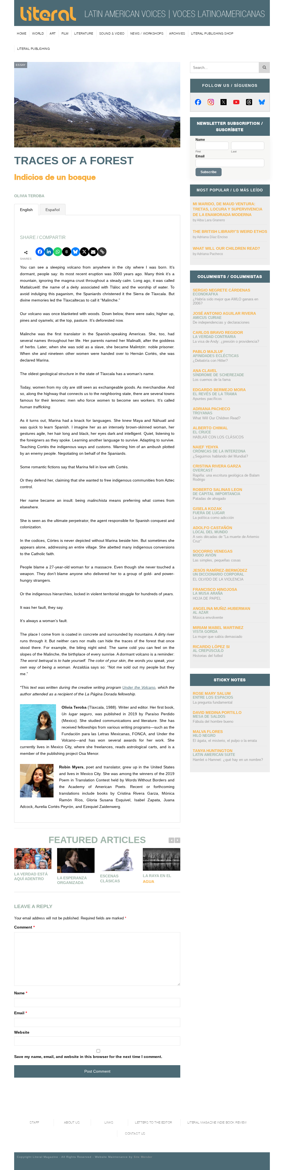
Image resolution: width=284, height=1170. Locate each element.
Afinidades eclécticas (216, 356)
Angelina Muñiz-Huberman (221, 608)
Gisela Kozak (207, 508)
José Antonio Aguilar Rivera (224, 313)
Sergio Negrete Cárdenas (221, 290)
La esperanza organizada (72, 880)
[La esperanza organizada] (76, 860)
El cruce (202, 432)
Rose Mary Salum (212, 693)
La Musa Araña (208, 593)
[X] (223, 102)
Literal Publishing (33, 49)
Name (20, 993)
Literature (83, 33)
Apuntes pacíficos (207, 399)
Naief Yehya (205, 447)
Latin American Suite (214, 755)
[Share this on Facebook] (40, 251)
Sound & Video (112, 33)
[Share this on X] (84, 251)
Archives (177, 33)
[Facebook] (198, 102)
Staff (34, 1122)
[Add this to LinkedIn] (48, 251)
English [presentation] (26, 209)
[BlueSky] (262, 102)
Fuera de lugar (209, 513)
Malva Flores (208, 731)
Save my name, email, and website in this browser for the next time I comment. (88, 1056)
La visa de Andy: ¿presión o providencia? (226, 341)
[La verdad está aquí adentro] (33, 858)
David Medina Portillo (217, 712)
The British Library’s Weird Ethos (230, 231)
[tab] (26, 209)
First (198, 151)
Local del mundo (210, 532)
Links (109, 1122)
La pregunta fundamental (212, 702)
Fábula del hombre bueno (213, 721)
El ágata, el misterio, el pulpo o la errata (225, 741)
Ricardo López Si (211, 646)
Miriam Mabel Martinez (218, 627)
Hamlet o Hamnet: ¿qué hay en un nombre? (228, 760)
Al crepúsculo (208, 651)
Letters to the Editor (153, 1122)
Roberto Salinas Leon (217, 489)
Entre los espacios (213, 697)
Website (21, 1032)
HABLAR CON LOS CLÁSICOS (218, 437)
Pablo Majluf (208, 351)
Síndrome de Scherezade (218, 375)
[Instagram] (211, 102)
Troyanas (202, 413)
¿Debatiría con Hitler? (210, 360)
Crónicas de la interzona (219, 451)
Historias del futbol (208, 656)
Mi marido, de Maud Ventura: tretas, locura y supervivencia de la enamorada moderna (227, 209)
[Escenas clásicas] (119, 859)
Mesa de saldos (209, 716)
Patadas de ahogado (209, 498)
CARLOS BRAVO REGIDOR (218, 332)
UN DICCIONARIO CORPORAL (218, 574)
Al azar (200, 612)
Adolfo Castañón (212, 528)
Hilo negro (204, 736)
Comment (24, 927)
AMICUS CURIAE (207, 318)
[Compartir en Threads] (66, 251)
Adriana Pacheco (210, 254)
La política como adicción (213, 518)
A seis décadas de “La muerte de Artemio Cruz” (226, 539)
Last (234, 151)
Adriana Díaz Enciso (212, 237)
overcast (203, 470)
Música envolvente (208, 617)
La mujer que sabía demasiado (217, 637)
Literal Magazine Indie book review (217, 1122)
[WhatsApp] (57, 251)
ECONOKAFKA (205, 294)
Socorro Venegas (212, 551)
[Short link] (102, 251)
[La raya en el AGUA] (161, 859)
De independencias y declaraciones (221, 322)
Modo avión (204, 555)
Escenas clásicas (110, 878)
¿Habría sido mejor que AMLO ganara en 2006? (225, 301)
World (38, 33)
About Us (72, 1122)
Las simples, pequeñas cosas (217, 560)
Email (20, 1013)
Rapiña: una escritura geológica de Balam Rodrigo (226, 477)
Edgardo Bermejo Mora (219, 390)
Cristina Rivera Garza (217, 466)
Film (65, 33)
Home (21, 33)
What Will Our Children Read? (226, 248)
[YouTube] (236, 102)
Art (53, 33)
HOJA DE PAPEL (207, 598)
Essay (21, 64)
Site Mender (143, 1156)
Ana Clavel (205, 370)
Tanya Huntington (212, 750)
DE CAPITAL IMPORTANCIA (216, 494)
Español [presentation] (52, 209)
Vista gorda (205, 632)
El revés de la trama (215, 394)
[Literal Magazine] (48, 19)
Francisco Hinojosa (215, 589)
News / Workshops (147, 33)
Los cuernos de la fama (211, 380)
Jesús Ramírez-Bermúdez (220, 570)
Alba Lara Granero (211, 220)
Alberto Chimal (210, 428)
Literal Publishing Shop (212, 33)
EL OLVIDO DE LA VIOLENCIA (218, 579)
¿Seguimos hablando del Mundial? (220, 456)
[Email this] (93, 251)
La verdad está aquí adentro (31, 876)
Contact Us (135, 1133)
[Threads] (249, 102)
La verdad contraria (214, 337)
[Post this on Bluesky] (75, 251)
